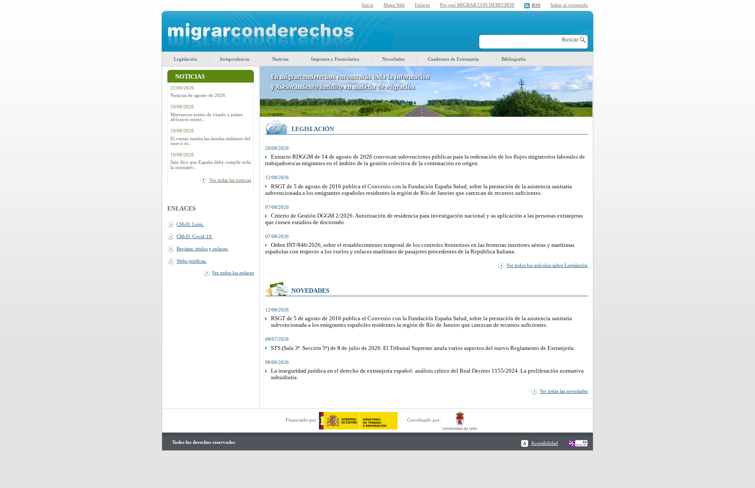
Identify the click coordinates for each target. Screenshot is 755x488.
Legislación (185, 59)
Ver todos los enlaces (233, 272)
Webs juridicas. (192, 260)
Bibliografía (514, 59)
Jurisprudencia (234, 59)
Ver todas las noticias (230, 180)
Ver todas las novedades (564, 391)
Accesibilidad (544, 443)
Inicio (368, 4)
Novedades (393, 59)
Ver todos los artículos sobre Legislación (547, 265)
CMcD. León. (190, 224)
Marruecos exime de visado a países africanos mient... (206, 117)
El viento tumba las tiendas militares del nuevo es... (210, 141)
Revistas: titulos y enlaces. (203, 248)
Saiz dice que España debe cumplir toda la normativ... (210, 165)
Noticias (280, 59)
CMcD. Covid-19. (195, 236)
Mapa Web (394, 4)
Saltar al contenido (569, 5)
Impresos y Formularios (335, 59)
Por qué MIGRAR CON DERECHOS (477, 4)
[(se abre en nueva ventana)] (358, 419)
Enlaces (422, 4)
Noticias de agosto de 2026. (198, 95)
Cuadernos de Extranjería (453, 59)
